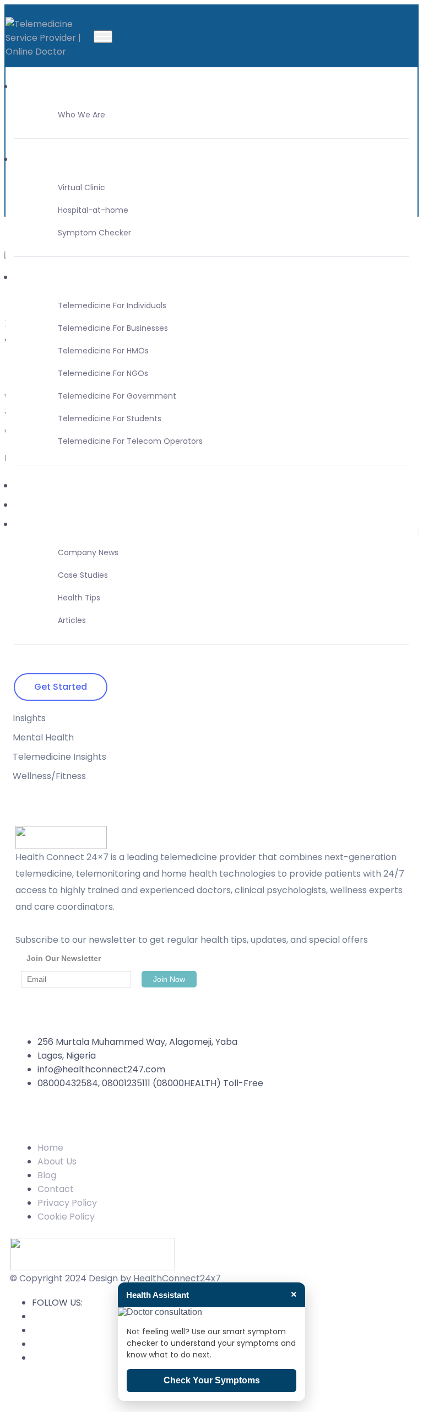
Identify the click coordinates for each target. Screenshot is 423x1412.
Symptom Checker (94, 232)
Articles (72, 620)
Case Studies (83, 575)
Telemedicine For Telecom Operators (130, 441)
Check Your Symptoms (212, 1380)
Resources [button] (36, 524)
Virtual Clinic (81, 187)
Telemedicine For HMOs (103, 350)
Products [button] (33, 159)
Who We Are (81, 114)
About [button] (27, 86)
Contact (32, 504)
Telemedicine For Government (117, 395)
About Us (57, 1161)
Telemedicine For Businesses (113, 328)
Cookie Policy (66, 1216)
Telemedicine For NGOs (103, 373)
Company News (88, 552)
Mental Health (43, 737)
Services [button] (32, 277)
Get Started (60, 686)
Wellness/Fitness (49, 776)
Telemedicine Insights (59, 757)
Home (50, 1147)
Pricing (28, 485)
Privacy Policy (67, 1202)
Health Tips (79, 597)
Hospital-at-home (93, 210)
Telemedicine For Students (109, 418)
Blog (46, 1175)
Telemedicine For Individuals (112, 305)
